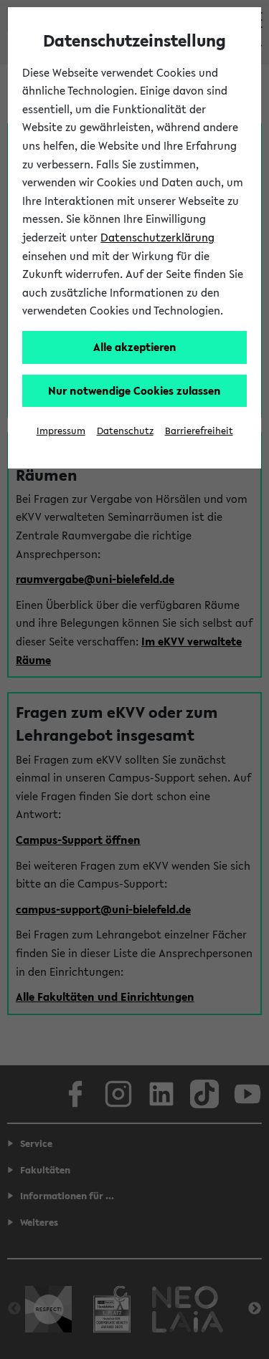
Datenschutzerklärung (157, 237)
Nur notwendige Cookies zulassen (134, 390)
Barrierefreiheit (199, 431)
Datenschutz (125, 431)
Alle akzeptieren (134, 347)
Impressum (61, 431)
